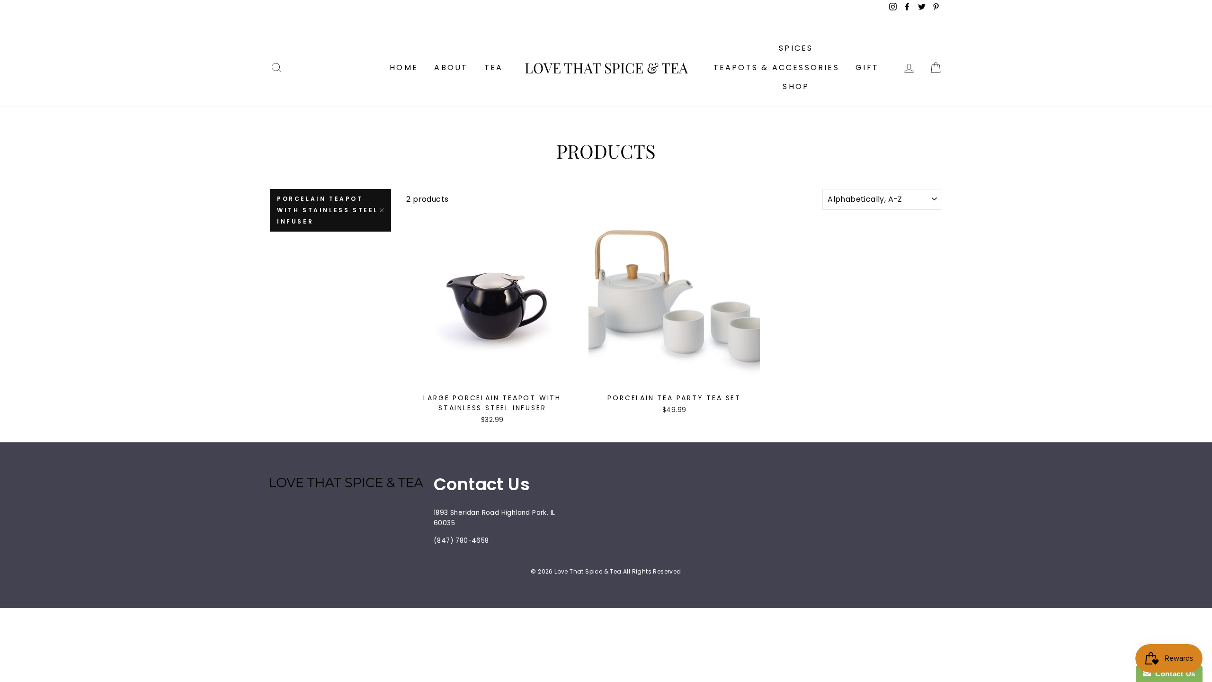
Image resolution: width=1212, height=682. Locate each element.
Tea (493, 67)
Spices (796, 48)
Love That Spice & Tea (606, 68)
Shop (796, 86)
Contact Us (1173, 674)
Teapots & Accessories (776, 67)
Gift (867, 67)
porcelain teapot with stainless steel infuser (327, 210)
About (451, 67)
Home (404, 67)
